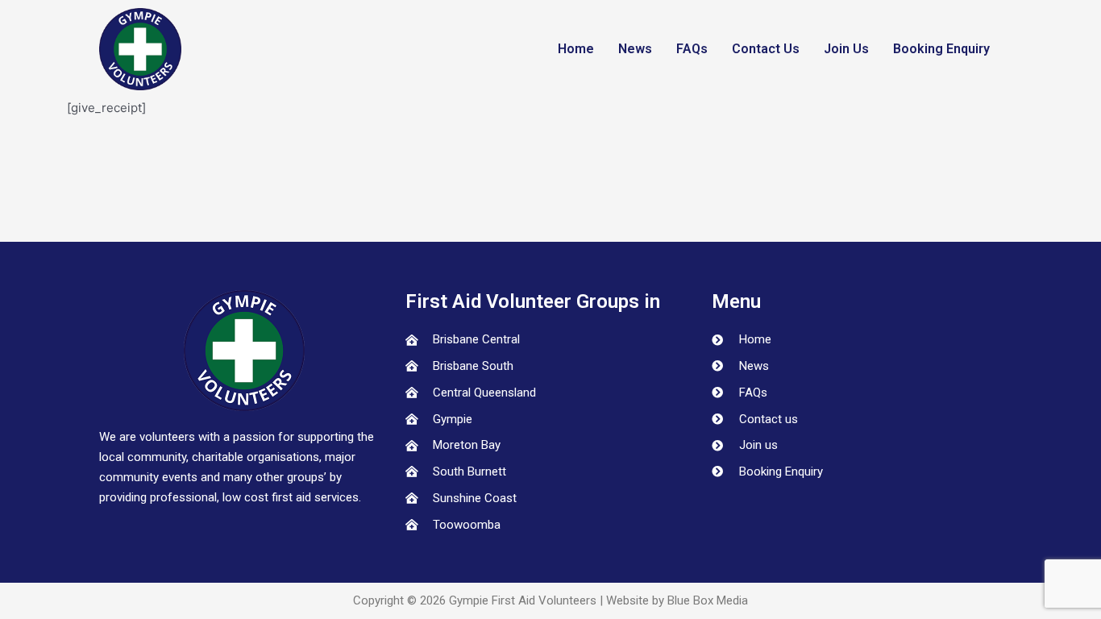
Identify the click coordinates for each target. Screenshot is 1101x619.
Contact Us (766, 48)
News (635, 48)
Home (576, 48)
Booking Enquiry (941, 48)
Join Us (846, 48)
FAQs (692, 48)
